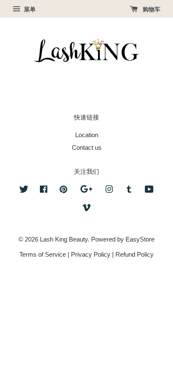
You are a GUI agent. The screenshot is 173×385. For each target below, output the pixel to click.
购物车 (150, 9)
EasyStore (140, 239)
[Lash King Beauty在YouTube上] (149, 190)
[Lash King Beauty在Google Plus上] (86, 190)
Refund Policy (134, 254)
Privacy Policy (90, 254)
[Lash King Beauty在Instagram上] (109, 190)
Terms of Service (42, 254)
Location (86, 134)
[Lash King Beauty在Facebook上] (43, 190)
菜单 (29, 9)
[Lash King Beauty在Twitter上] (24, 190)
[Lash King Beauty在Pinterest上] (63, 190)
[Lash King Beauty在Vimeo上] (86, 208)
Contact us (87, 147)
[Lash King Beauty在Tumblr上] (129, 190)
